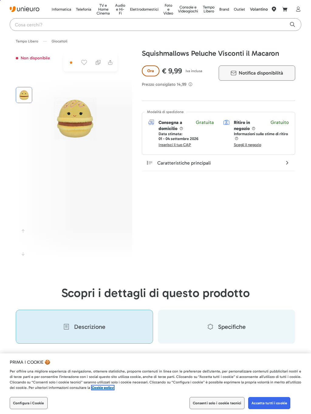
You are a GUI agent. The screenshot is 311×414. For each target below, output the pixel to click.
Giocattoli (59, 41)
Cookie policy (103, 388)
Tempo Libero (27, 41)
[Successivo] (23, 254)
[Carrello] (285, 9)
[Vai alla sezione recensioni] (70, 62)
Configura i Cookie (28, 403)
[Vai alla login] (297, 9)
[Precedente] (23, 231)
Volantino (259, 9)
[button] (75, 118)
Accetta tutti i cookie (269, 403)
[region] (155, 383)
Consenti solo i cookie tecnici (217, 403)
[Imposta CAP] (274, 9)
